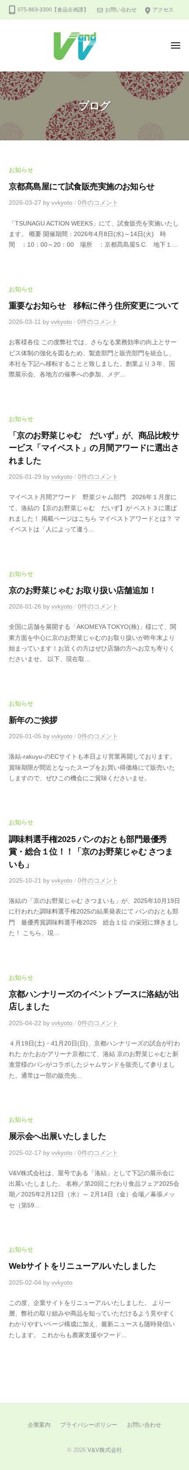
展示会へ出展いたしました (57, 1136)
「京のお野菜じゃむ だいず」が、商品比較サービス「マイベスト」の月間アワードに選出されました (94, 448)
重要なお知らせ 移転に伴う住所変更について (94, 305)
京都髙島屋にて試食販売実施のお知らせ (82, 186)
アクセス (163, 10)
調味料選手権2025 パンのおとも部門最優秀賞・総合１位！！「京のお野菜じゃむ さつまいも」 (91, 852)
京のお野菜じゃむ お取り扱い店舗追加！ (82, 590)
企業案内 (39, 1424)
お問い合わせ (121, 10)
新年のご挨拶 (33, 720)
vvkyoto (62, 202)
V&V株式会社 (104, 1450)
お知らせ (21, 170)
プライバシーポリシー (88, 1424)
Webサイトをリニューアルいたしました (82, 1266)
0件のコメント (98, 202)
